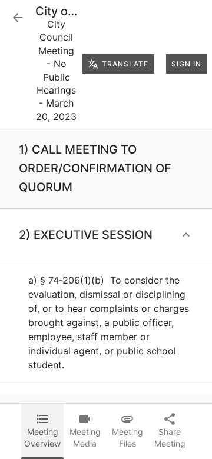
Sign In (186, 63)
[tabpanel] (106, 265)
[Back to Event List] (18, 18)
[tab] (42, 431)
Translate (125, 63)
